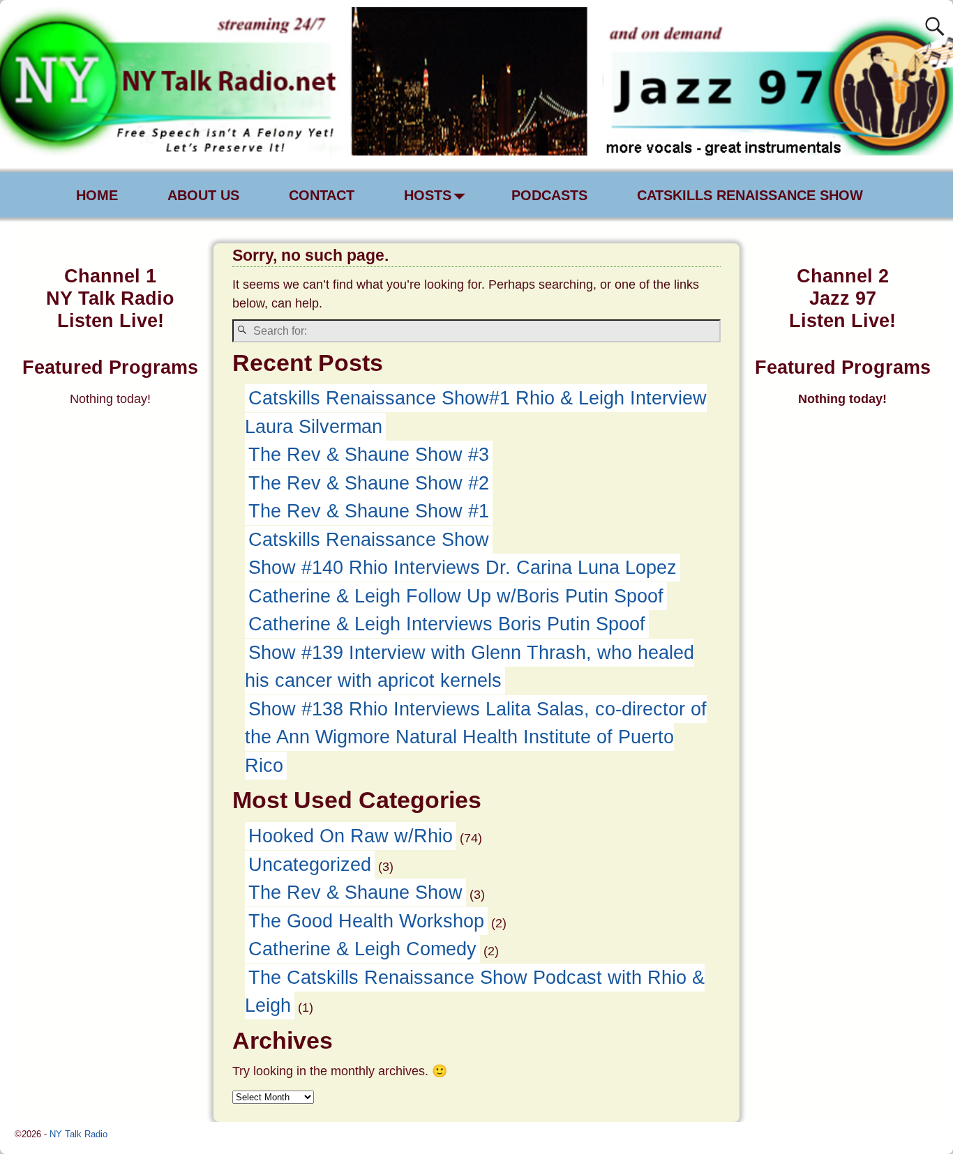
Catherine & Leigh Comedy (362, 949)
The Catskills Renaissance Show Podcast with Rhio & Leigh (475, 992)
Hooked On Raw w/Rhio (350, 836)
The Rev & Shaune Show (355, 892)
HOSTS (427, 195)
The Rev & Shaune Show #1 (368, 511)
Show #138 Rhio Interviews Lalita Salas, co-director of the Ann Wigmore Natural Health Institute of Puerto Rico (476, 737)
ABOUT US (203, 195)
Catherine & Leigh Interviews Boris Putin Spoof (446, 624)
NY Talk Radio (78, 1134)
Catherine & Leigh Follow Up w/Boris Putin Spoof (455, 596)
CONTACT (321, 195)
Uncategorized (309, 864)
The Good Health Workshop (366, 921)
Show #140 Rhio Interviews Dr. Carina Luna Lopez (462, 567)
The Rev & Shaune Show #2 (368, 483)
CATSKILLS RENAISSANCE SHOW (750, 195)
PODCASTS (549, 195)
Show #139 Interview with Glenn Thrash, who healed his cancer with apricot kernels (469, 667)
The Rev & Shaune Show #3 (368, 454)
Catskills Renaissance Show (368, 539)
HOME (97, 195)
